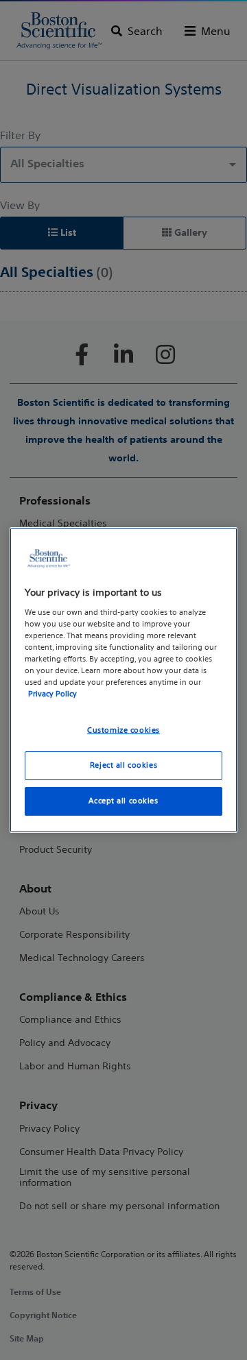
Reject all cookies (123, 765)
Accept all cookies (123, 800)
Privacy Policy (52, 693)
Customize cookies (123, 730)
